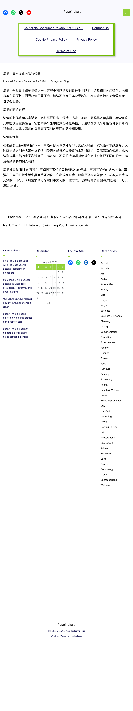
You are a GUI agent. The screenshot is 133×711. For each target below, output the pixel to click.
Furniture (105, 368)
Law (103, 405)
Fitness (104, 358)
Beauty (104, 289)
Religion (105, 448)
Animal (104, 263)
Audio (104, 279)
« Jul (49, 303)
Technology (107, 469)
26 (46, 293)
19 (46, 288)
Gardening (106, 379)
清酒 (13, 185)
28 (54, 293)
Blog (66, 81)
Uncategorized (109, 479)
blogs (104, 300)
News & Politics (109, 427)
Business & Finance (111, 316)
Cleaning (105, 321)
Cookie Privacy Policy (51, 39)
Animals (105, 268)
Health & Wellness (110, 390)
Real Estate (107, 443)
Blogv (104, 305)
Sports (104, 464)
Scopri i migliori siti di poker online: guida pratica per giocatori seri (17, 317)
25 (42, 293)
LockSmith (106, 411)
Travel (104, 474)
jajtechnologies (78, 631)
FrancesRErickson (13, 81)
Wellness (105, 485)
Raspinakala (72, 11)
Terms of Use (66, 51)
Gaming (105, 374)
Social (104, 458)
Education (106, 337)
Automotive (107, 284)
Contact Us (100, 28)
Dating (104, 326)
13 (50, 282)
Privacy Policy (86, 39)
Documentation (109, 331)
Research (106, 453)
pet (102, 432)
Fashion (105, 347)
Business (105, 310)
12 (46, 282)
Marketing (106, 416)
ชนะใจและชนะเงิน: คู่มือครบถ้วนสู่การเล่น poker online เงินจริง (17, 302)
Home (104, 395)
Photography (108, 437)
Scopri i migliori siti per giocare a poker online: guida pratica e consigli (15, 333)
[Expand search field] (126, 12)
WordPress (65, 631)
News (104, 421)
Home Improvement (111, 400)
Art (102, 273)
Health (104, 384)
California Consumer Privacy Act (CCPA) (53, 28)
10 (38, 282)
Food (103, 363)
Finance (105, 353)
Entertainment (109, 342)
